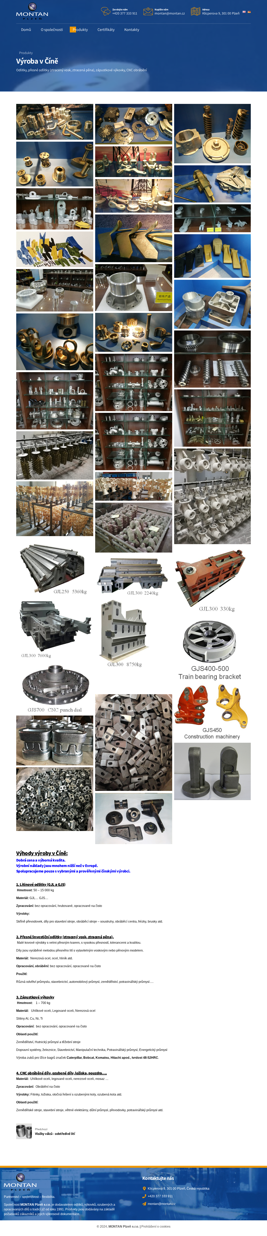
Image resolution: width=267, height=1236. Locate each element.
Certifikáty (106, 29)
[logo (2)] (20, 1182)
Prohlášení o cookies (155, 1226)
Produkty (80, 29)
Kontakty (131, 29)
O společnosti (52, 29)
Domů (26, 29)
